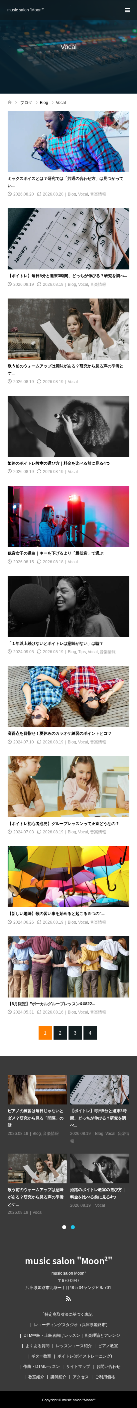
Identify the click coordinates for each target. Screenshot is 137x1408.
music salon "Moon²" (25, 10)
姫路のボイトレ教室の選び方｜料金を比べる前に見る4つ (59, 463)
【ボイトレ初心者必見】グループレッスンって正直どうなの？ (63, 823)
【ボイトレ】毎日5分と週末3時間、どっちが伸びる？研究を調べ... (67, 275)
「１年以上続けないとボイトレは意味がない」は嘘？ (55, 643)
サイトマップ (78, 1366)
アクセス (81, 1377)
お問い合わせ (108, 1366)
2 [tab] (73, 1227)
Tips (82, 652)
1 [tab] (64, 1227)
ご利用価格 (105, 1377)
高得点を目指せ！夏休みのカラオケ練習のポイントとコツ (59, 733)
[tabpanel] (70, 1142)
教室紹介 (36, 1377)
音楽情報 (98, 194)
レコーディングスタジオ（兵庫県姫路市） (72, 1324)
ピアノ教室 (108, 1345)
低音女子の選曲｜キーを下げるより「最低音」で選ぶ (55, 553)
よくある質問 (38, 1345)
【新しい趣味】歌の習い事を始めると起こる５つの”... (56, 913)
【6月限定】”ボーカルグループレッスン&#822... (51, 1004)
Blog (72, 194)
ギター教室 (41, 1356)
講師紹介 (59, 1377)
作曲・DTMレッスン (41, 1366)
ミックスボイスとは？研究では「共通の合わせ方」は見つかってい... (36, 1118)
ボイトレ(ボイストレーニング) (85, 1356)
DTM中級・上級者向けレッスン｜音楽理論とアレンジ (72, 1335)
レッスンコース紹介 (74, 1345)
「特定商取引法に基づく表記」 (68, 1314)
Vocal (83, 194)
